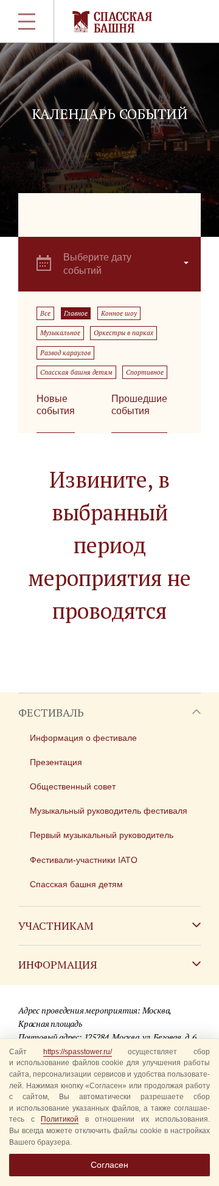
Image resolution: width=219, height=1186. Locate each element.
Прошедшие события (139, 405)
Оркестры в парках (123, 333)
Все (45, 313)
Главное (76, 313)
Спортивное (145, 372)
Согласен (109, 1165)
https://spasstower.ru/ (77, 1052)
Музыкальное (60, 333)
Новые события (55, 405)
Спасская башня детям (76, 372)
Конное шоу (119, 313)
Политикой (59, 1119)
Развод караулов (65, 353)
